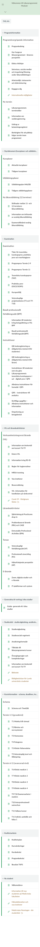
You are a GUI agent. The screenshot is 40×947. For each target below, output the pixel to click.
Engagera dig (17, 89)
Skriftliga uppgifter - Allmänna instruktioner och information (22, 403)
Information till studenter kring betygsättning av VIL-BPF (22, 322)
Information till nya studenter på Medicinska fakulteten (21, 893)
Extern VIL (16, 454)
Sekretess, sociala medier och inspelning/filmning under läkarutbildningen (22, 72)
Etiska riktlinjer (18, 63)
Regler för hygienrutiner (21, 466)
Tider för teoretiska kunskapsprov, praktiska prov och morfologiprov (21, 254)
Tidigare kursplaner (19, 171)
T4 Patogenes (17, 742)
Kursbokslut (16, 852)
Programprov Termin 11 (21, 270)
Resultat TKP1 (17, 865)
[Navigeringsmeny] (5, 12)
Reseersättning (17, 485)
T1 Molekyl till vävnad (20, 721)
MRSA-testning (18, 473)
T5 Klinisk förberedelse (21, 748)
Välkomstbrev (17, 885)
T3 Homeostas (17, 736)
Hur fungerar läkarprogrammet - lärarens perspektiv (22, 55)
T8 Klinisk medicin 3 (20, 782)
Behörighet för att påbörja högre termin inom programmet (22, 135)
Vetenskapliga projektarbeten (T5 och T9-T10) (22, 301)
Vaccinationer (17, 479)
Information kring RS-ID (21, 460)
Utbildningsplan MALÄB (21, 184)
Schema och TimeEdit (20, 708)
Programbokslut (18, 858)
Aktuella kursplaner (19, 165)
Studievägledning (18, 629)
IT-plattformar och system (22, 586)
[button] (24, 4)
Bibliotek (15, 673)
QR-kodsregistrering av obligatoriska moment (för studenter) (22, 349)
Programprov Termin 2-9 (21, 263)
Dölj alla (6, 21)
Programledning (18, 46)
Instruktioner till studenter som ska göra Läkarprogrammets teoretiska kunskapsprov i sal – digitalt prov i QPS (22, 373)
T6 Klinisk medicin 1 (20, 770)
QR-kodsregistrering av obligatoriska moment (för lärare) (22, 360)
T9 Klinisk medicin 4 (20, 788)
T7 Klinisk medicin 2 (20, 776)
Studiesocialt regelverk (21, 635)
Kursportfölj (16, 292)
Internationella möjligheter (22, 95)
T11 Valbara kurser (19, 811)
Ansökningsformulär (20, 642)
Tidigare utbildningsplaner (22, 191)
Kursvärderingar (18, 846)
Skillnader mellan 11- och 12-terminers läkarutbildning (22, 206)
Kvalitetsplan (17, 840)
